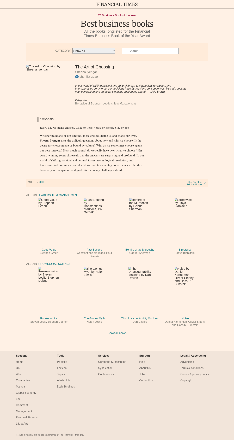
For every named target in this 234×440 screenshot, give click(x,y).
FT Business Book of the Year (117, 15)
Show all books (117, 333)
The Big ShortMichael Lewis (194, 183)
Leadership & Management (119, 103)
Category (63, 50)
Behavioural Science (88, 103)
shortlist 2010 (88, 76)
